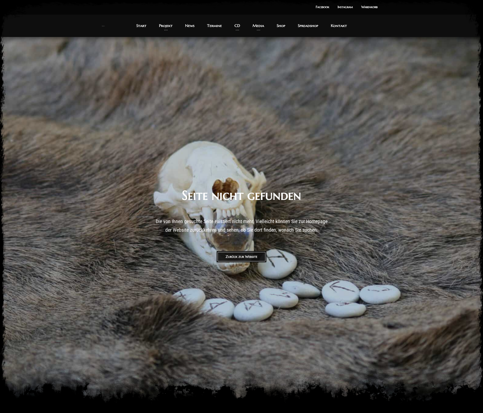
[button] (322, 7)
